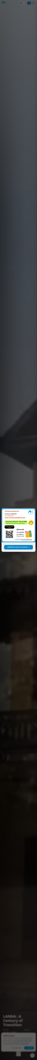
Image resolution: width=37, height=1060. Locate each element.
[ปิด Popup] (32, 511)
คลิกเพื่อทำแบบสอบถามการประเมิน (17, 547)
